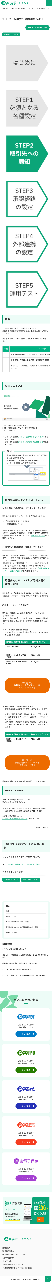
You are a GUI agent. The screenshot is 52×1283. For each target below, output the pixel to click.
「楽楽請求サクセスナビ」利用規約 (17, 1268)
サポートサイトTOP (18, 9)
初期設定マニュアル (11, 34)
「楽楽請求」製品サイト (12, 1264)
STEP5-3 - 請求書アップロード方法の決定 (22, 864)
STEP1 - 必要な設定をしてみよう (31, 437)
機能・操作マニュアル (30, 880)
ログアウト (7, 1261)
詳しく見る (26, 1034)
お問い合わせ (8, 1258)
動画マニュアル (11, 916)
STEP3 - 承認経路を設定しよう (30, 442)
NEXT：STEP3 (11, 933)
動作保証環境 (8, 1251)
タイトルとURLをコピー (37, 27)
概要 (7, 911)
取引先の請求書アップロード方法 (17, 922)
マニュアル (32, 9)
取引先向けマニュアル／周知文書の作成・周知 (22, 927)
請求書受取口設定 (38, 535)
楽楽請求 (5, 9)
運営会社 (6, 1248)
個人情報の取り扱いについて (14, 1254)
